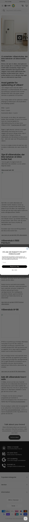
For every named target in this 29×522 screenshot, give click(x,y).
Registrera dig (14, 266)
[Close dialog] (27, 249)
